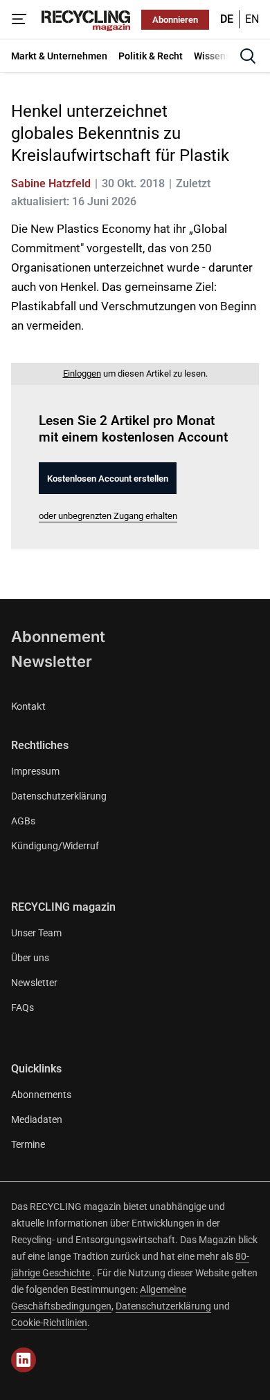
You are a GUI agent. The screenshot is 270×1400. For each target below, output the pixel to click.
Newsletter (51, 661)
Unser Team (36, 932)
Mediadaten (36, 1119)
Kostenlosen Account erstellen (107, 478)
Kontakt (28, 706)
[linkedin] (23, 1359)
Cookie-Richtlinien (49, 1322)
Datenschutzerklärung (59, 796)
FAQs (22, 1007)
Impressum (35, 771)
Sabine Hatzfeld (51, 183)
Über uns (30, 957)
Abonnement (58, 636)
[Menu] (19, 19)
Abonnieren (175, 20)
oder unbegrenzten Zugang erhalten (108, 516)
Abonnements (41, 1094)
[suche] (248, 56)
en (252, 19)
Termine (28, 1144)
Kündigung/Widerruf (55, 845)
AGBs (23, 820)
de (226, 19)
